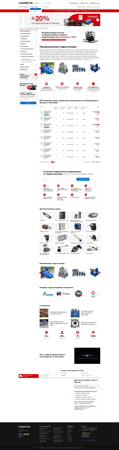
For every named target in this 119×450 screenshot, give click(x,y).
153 (92, 162)
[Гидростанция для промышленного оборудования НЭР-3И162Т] (70, 132)
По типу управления (25, 41)
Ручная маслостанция (44, 438)
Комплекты (23, 43)
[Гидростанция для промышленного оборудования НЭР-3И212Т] (70, 157)
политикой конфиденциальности (75, 448)
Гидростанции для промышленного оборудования (29, 59)
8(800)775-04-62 (87, 433)
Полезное (76, 10)
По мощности (23, 51)
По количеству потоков (26, 54)
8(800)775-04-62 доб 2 (95, 3)
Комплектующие (24, 67)
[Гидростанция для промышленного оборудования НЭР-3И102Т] (70, 113)
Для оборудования (25, 31)
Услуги (22, 64)
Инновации (70, 10)
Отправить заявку (83, 179)
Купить (97, 114)
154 (94, 162)
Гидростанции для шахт (27, 61)
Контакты (96, 10)
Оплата (56, 10)
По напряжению (24, 46)
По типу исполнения (25, 33)
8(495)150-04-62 (84, 3)
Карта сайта (70, 428)
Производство (24, 69)
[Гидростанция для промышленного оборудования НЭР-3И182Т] (70, 138)
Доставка (62, 10)
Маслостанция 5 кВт (57, 438)
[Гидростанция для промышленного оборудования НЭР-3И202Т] (70, 151)
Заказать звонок (81, 6)
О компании (84, 10)
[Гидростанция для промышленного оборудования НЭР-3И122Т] (70, 119)
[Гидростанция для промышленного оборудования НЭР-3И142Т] (70, 126)
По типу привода (24, 36)
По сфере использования (26, 56)
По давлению (23, 38)
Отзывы (91, 10)
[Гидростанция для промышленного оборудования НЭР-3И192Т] (70, 144)
